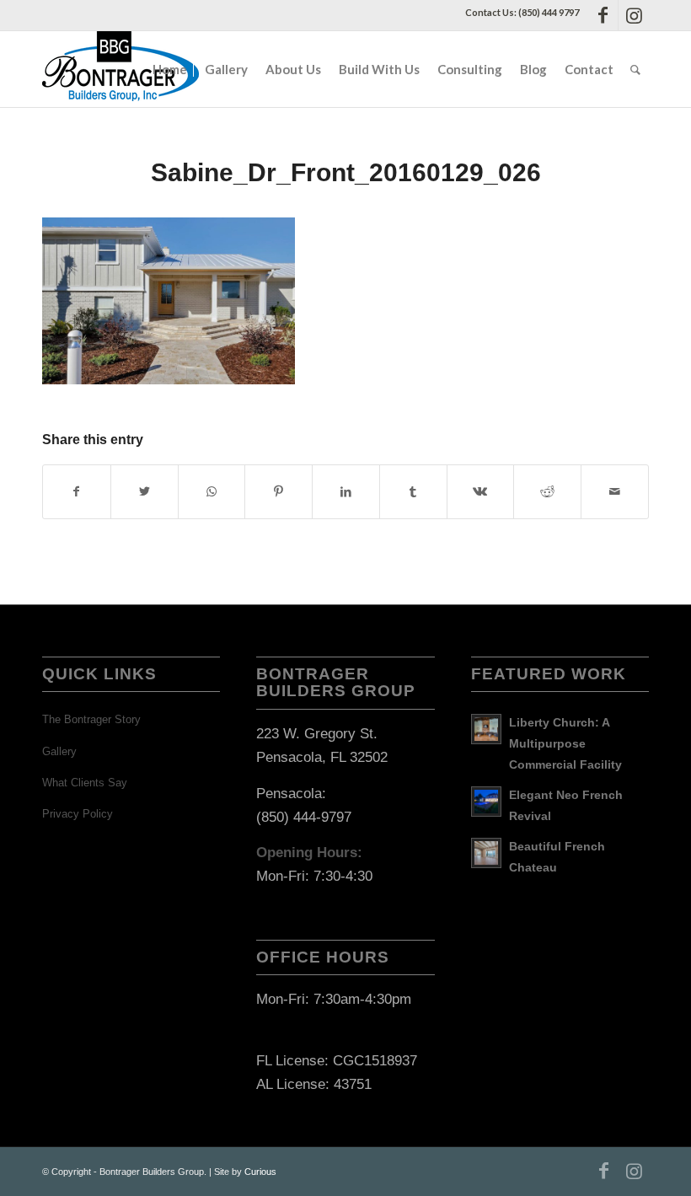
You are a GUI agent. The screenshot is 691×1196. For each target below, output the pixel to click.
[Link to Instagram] (634, 15)
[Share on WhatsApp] (212, 491)
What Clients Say (84, 782)
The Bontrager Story (91, 719)
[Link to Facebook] (603, 15)
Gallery (59, 751)
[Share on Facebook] (76, 491)
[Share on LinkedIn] (346, 491)
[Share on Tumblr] (413, 491)
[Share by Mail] (614, 491)
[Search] (635, 69)
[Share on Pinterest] (278, 491)
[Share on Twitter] (144, 491)
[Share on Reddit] (547, 491)
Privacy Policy (77, 813)
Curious (260, 1172)
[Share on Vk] (480, 491)
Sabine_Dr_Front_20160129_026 (346, 172)
